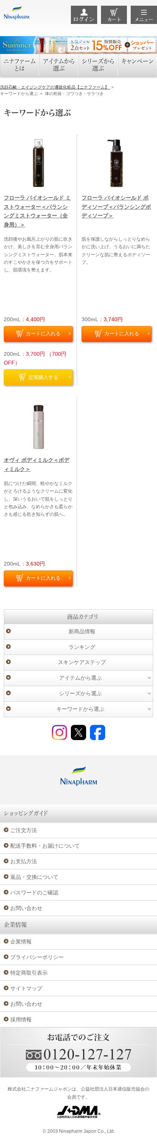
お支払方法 (23, 861)
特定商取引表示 (29, 973)
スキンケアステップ (82, 662)
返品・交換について (34, 877)
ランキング (82, 647)
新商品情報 (82, 631)
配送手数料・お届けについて (45, 846)
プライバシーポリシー (37, 957)
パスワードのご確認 (34, 892)
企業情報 (21, 941)
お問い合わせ (26, 908)
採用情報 (21, 1019)
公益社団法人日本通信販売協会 (113, 1089)
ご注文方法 (23, 830)
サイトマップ (26, 988)
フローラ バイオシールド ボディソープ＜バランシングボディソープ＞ (116, 207)
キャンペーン (137, 61)
